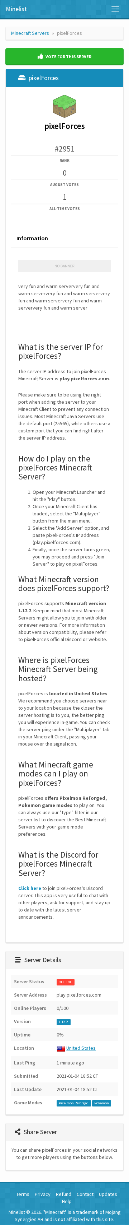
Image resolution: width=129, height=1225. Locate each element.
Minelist (16, 9)
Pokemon (101, 1103)
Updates (108, 1194)
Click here (29, 888)
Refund (63, 1194)
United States (81, 1048)
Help (67, 1201)
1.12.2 (63, 1022)
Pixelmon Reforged (74, 1103)
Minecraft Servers (30, 33)
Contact (85, 1194)
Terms (22, 1194)
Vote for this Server (68, 56)
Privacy (43, 1194)
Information (32, 238)
